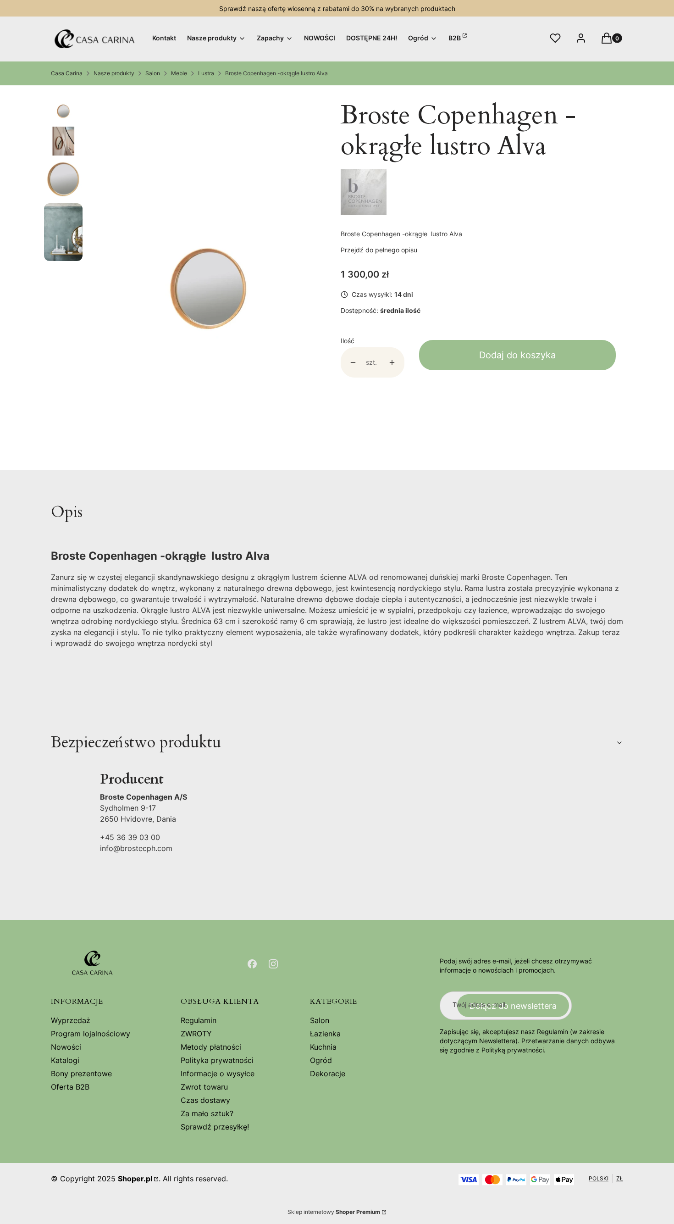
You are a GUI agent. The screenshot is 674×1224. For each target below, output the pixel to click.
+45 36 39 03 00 (130, 837)
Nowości (66, 1047)
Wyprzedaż (70, 1020)
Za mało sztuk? (207, 1113)
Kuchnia (323, 1047)
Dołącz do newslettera (513, 1006)
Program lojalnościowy (90, 1033)
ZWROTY (196, 1033)
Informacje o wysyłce (217, 1073)
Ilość (347, 341)
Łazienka (325, 1033)
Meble (179, 73)
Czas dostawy (205, 1100)
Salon (152, 73)
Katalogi (65, 1060)
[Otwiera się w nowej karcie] (252, 964)
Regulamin (198, 1020)
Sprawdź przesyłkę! (215, 1126)
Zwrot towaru (204, 1086)
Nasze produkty (114, 73)
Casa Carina (67, 73)
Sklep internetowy (333, 1211)
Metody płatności (211, 1047)
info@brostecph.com (136, 848)
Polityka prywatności (217, 1060)
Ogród (321, 1060)
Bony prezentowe (81, 1073)
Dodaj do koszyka (517, 355)
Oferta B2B (70, 1086)
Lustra (206, 73)
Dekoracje (327, 1073)
